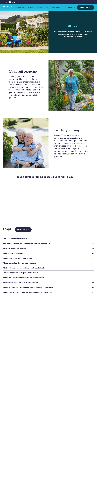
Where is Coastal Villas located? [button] (14, 253)
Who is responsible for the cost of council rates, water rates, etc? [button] (27, 244)
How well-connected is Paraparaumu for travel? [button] (20, 273)
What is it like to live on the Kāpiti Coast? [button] (18, 258)
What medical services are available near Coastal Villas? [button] (23, 268)
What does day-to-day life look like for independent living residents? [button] (28, 292)
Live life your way (67, 130)
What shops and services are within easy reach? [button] (20, 263)
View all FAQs (23, 229)
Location (30, 7)
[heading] (48, 238)
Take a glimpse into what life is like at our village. (45, 176)
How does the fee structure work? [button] (15, 239)
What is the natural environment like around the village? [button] (23, 278)
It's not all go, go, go (23, 71)
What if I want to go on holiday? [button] (14, 248)
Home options (56, 7)
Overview (20, 7)
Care (46, 7)
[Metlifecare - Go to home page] (9, 2)
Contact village (69, 7)
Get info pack (85, 7)
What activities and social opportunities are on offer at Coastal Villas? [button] (28, 287)
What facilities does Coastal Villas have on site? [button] (20, 282)
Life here (39, 7)
